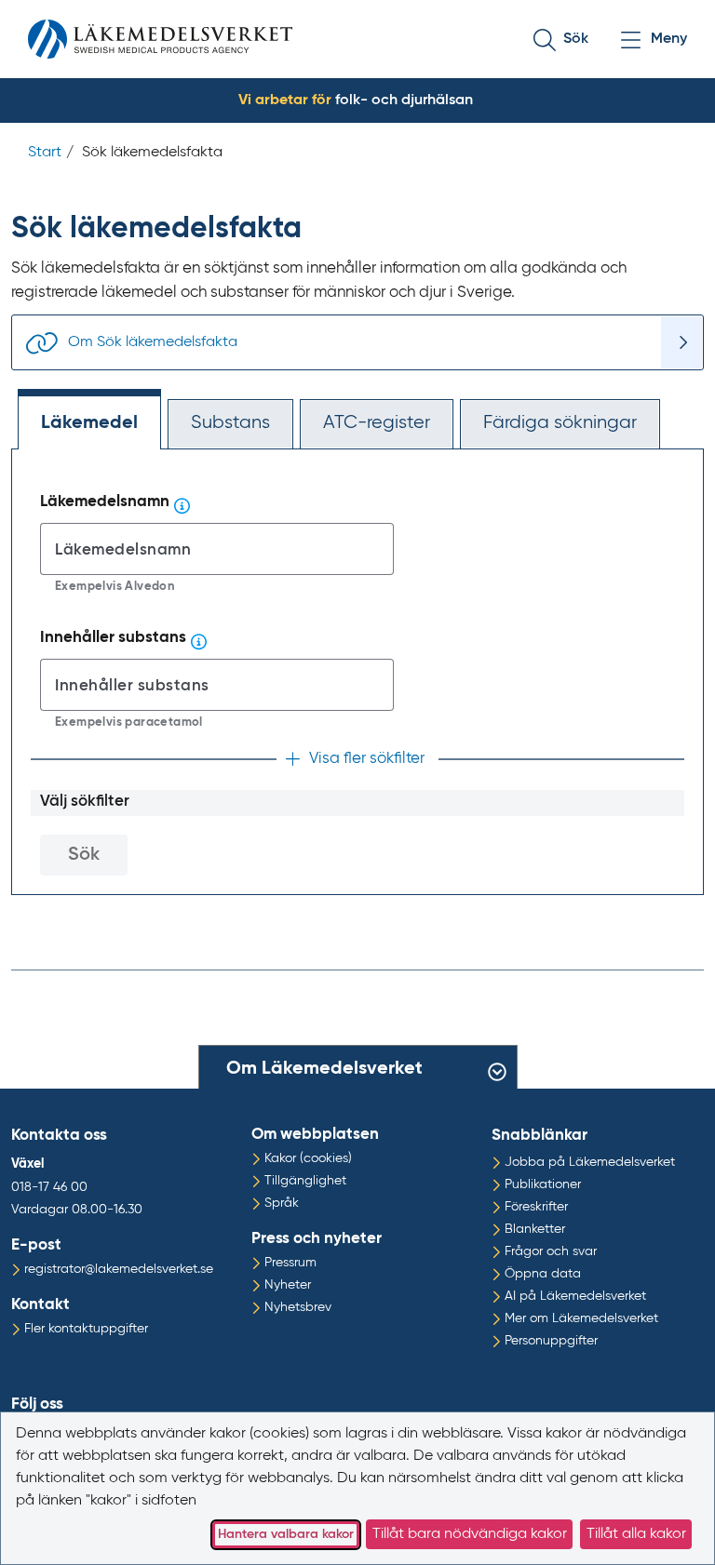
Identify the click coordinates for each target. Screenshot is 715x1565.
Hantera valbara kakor (286, 1534)
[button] (575, 39)
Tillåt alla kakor (636, 1534)
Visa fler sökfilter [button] (367, 759)
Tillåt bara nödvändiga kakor (469, 1534)
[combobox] (217, 549)
